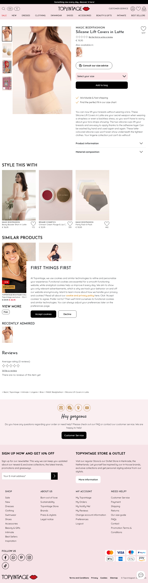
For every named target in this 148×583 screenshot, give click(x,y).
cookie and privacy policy (80, 295)
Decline (67, 314)
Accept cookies (43, 314)
